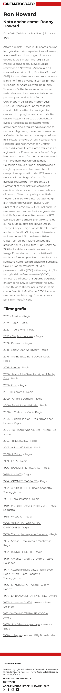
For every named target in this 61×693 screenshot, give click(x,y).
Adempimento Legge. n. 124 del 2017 (26, 686)
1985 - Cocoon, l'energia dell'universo (25, 534)
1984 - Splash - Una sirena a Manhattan (27, 541)
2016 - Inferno (11, 367)
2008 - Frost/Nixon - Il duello (20, 405)
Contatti (9, 682)
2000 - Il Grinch (12, 454)
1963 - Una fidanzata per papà (21, 624)
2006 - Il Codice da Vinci (18, 412)
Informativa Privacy (17, 678)
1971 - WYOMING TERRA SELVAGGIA (25, 613)
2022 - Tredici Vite (14, 329)
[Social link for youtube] (17, 689)
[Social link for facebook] (8, 689)
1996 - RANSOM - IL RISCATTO (21, 467)
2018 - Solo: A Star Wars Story (21, 349)
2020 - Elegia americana (18, 336)
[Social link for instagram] (13, 689)
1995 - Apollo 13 (12, 474)
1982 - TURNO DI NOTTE (18, 552)
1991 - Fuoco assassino (16, 498)
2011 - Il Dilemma (13, 391)
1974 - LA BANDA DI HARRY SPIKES (25, 595)
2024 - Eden (10, 322)
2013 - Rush (10, 385)
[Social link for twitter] (4, 689)
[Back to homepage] (12, 663)
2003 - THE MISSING (15, 440)
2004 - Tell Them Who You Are (21, 429)
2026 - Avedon (12, 316)
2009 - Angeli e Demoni (18, 398)
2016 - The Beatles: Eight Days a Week (26, 356)
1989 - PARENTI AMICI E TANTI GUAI (25, 505)
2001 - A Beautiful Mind (17, 447)
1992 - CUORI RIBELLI (16, 488)
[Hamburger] (55, 4)
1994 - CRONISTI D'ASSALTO (20, 481)
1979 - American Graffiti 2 (18, 558)
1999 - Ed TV (10, 461)
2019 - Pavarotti (12, 343)
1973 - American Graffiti (17, 602)
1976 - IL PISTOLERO (15, 584)
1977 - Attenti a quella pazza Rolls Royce (28, 569)
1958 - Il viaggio (12, 635)
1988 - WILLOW (12, 516)
